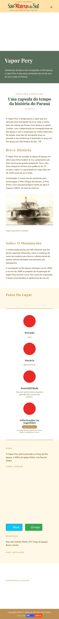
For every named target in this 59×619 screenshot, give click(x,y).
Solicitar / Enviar (29, 427)
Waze (16, 527)
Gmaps (35, 527)
